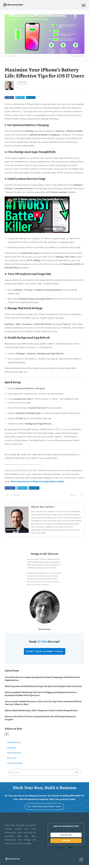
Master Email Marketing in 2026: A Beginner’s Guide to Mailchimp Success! (41, 710)
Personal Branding (14, 763)
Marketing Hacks (14, 753)
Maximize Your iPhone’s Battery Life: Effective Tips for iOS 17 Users (44, 72)
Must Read (11, 758)
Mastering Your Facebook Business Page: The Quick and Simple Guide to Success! (43, 686)
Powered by (60, 848)
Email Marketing (13, 742)
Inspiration (11, 747)
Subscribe (66, 841)
